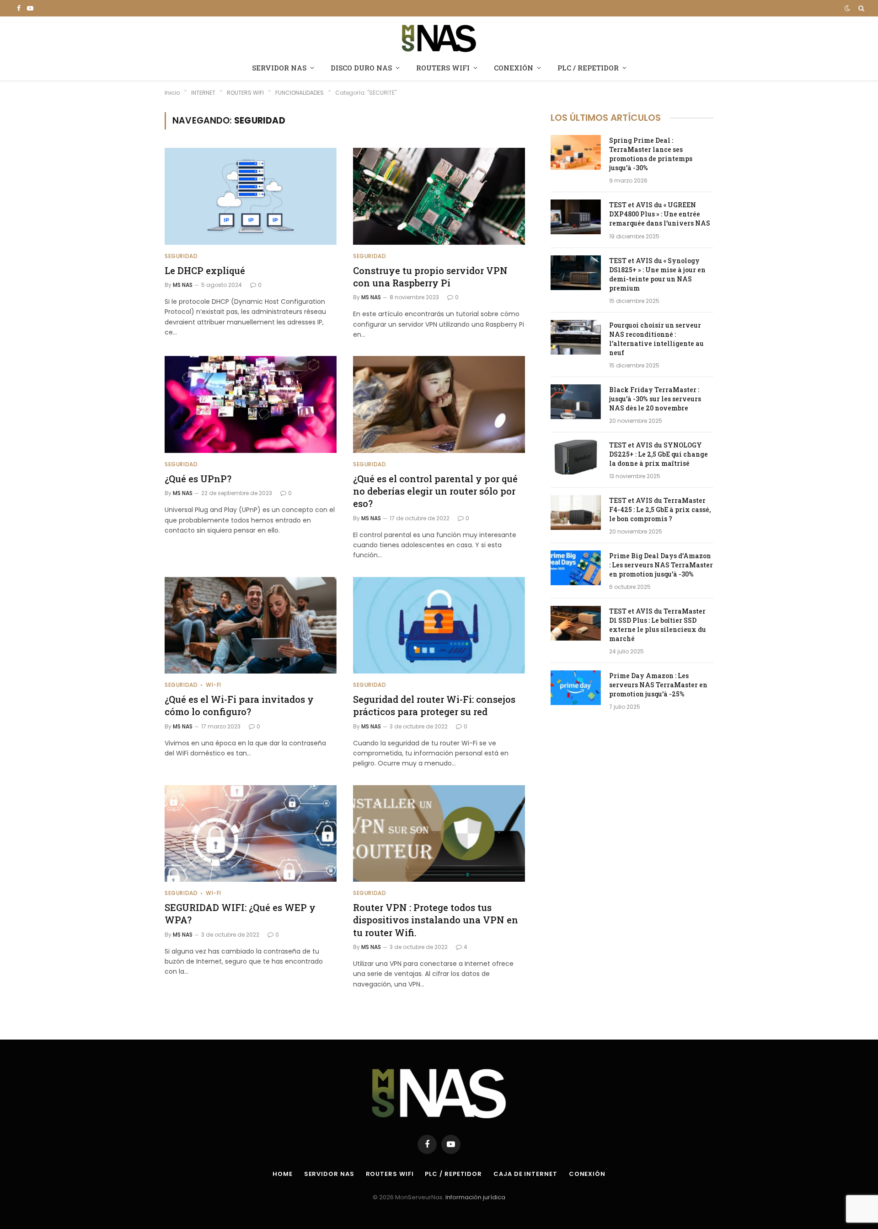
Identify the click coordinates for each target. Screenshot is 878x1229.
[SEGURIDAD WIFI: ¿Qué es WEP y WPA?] (251, 833)
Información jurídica (475, 1197)
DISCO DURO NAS (361, 67)
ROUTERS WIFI (443, 67)
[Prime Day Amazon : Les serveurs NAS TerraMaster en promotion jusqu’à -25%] (576, 687)
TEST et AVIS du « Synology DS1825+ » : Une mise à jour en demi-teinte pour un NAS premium (657, 274)
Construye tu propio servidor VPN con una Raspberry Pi (430, 276)
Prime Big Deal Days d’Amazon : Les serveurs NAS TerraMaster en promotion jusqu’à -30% (661, 564)
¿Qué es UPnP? (198, 479)
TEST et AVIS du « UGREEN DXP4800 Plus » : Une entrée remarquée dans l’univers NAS (659, 213)
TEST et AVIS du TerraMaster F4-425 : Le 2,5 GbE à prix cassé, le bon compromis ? (660, 509)
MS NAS (183, 285)
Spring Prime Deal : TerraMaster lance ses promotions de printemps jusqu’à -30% (650, 154)
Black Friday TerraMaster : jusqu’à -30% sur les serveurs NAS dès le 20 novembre (655, 398)
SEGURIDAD (181, 256)
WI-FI (213, 685)
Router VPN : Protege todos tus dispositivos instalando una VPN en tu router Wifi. (435, 919)
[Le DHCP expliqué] (251, 196)
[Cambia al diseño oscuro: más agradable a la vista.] (847, 8)
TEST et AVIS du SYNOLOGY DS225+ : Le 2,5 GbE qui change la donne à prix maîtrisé (658, 454)
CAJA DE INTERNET (525, 1174)
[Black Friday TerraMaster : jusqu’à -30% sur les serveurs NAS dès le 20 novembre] (576, 401)
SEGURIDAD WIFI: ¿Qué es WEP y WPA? (240, 913)
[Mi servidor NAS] (438, 37)
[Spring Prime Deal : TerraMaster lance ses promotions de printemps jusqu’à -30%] (576, 152)
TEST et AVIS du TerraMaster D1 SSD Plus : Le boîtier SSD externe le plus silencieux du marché (657, 625)
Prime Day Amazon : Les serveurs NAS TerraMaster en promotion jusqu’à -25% (658, 684)
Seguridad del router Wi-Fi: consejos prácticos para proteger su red (434, 705)
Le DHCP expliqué (205, 270)
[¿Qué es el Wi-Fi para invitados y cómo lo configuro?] (251, 625)
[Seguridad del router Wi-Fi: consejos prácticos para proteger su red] (439, 625)
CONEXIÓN (513, 67)
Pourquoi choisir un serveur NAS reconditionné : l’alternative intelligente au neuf (656, 339)
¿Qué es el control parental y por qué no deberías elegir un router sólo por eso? (435, 491)
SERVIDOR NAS (279, 67)
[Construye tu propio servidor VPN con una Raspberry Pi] (439, 196)
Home (283, 1174)
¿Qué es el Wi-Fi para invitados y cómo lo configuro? (239, 705)
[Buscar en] (860, 8)
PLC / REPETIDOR (588, 67)
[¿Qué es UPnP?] (251, 404)
